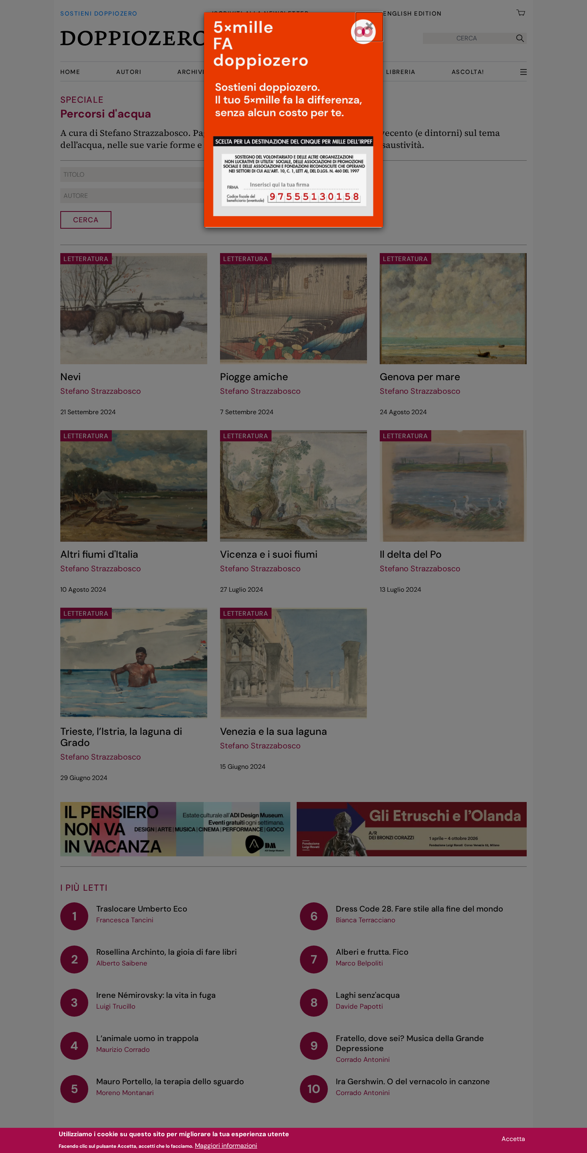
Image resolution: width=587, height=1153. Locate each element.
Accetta (513, 1139)
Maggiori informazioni (226, 1145)
